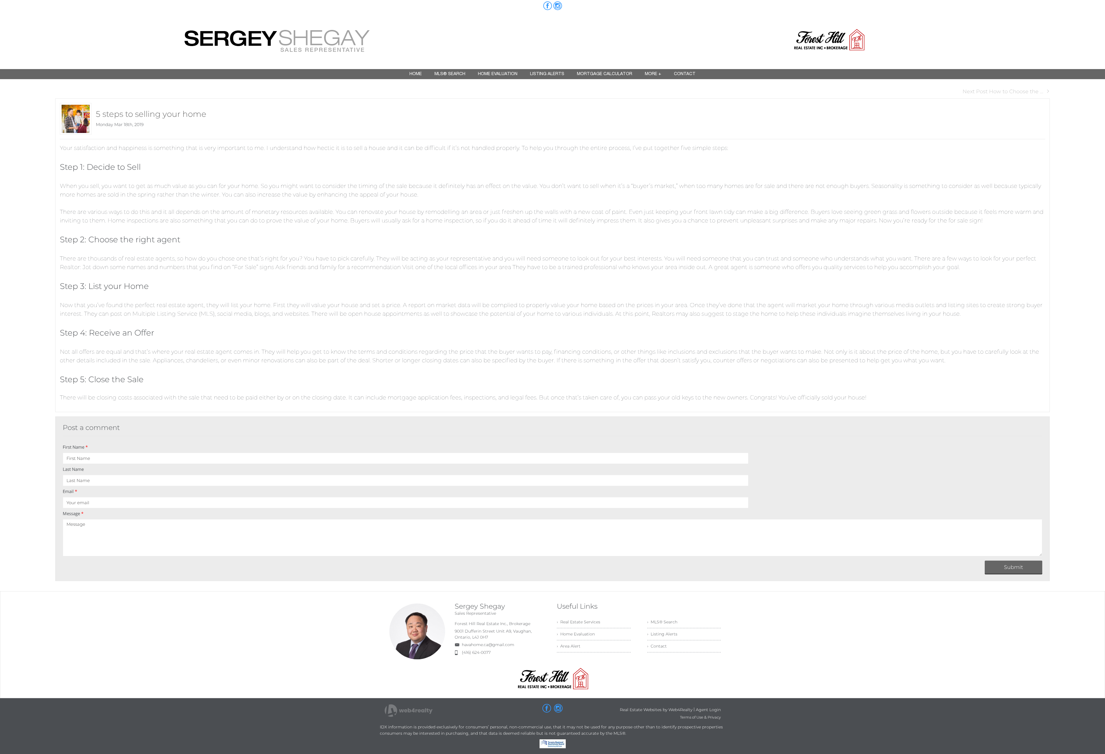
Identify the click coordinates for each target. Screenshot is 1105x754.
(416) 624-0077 (476, 652)
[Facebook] (547, 5)
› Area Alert (568, 646)
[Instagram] (557, 5)
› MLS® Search (662, 621)
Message (73, 513)
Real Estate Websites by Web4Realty (656, 709)
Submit (1013, 567)
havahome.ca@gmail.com (488, 644)
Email (70, 491)
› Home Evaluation (576, 634)
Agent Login (708, 709)
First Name (75, 447)
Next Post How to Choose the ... (1003, 91)
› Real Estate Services (578, 621)
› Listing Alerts (662, 634)
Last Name (73, 469)
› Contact (657, 646)
